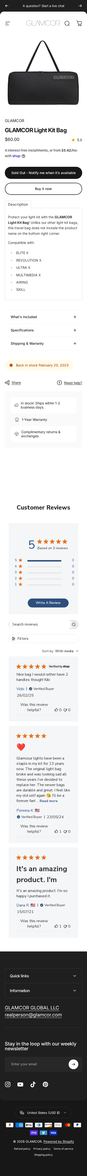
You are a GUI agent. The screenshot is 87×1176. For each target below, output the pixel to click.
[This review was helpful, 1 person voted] (56, 831)
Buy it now (43, 189)
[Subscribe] (73, 1064)
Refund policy (22, 1148)
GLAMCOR (14, 120)
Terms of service (63, 1148)
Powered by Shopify (59, 1141)
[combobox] (60, 651)
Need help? (73, 383)
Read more (49, 801)
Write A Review (48, 602)
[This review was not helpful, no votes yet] (65, 710)
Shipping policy (43, 1154)
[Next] (80, 6)
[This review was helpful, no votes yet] (56, 710)
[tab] (18, 204)
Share (16, 382)
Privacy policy (42, 1148)
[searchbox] (39, 624)
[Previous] (6, 6)
